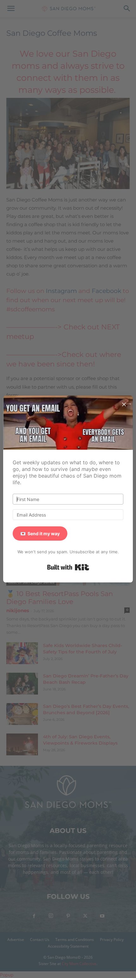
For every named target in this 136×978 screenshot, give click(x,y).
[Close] (124, 404)
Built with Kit (68, 567)
